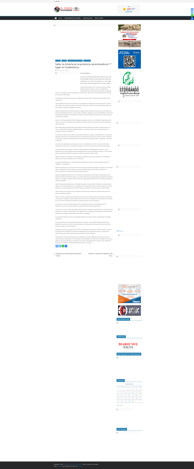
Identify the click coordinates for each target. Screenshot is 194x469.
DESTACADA (58, 60)
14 (121, 395)
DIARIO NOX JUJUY (87, 18)
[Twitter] (192, 12)
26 (140, 398)
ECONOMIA (64, 60)
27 (118, 401)
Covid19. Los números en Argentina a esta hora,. (100, 255)
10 (133, 392)
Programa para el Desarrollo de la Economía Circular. (68, 255)
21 (121, 398)
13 (118, 395)
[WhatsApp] (192, 15)
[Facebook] (192, 9)
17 (133, 395)
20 (118, 398)
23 (129, 398)
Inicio (60, 18)
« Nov (118, 405)
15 (125, 395)
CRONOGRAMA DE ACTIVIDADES (72, 18)
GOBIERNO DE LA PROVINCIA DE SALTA (75, 60)
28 (121, 401)
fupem (67, 70)
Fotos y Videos (99, 18)
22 (125, 398)
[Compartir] (192, 18)
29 (125, 401)
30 (129, 401)
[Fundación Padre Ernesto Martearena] (55, 18)
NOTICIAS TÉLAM (87, 60)
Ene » (121, 405)
